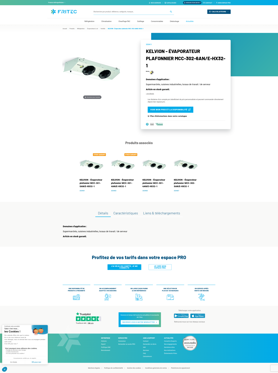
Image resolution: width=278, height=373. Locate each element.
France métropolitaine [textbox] (56, 2)
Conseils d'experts (170, 341)
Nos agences (156, 3)
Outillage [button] (140, 21)
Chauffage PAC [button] (124, 21)
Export (103, 344)
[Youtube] (192, 326)
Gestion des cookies (134, 368)
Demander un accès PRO (126, 344)
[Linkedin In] (186, 326)
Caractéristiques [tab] (125, 213)
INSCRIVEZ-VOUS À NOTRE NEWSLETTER (138, 322)
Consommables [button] (157, 21)
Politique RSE (105, 347)
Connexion (122, 341)
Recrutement (105, 350)
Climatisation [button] (106, 21)
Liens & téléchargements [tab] (161, 213)
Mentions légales (94, 368)
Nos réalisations (169, 350)
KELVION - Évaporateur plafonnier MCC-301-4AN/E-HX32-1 (122, 183)
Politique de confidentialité (113, 368)
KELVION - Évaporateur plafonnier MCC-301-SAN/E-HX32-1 (91, 183)
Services (146, 350)
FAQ (144, 353)
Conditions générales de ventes (156, 368)
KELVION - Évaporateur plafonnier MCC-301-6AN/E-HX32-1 (153, 183)
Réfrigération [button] (89, 21)
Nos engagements (170, 344)
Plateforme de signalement (180, 368)
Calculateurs (219, 12)
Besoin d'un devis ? (193, 3)
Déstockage (174, 21)
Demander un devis (149, 344)
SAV (144, 347)
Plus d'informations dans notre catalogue (168, 116)
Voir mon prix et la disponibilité (168, 109)
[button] (223, 3)
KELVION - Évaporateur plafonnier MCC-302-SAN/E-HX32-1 (185, 183)
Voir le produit (93, 194)
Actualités (190, 21)
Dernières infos (169, 347)
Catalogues (171, 3)
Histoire (104, 341)
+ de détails (150, 94)
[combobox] (57, 3)
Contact (208, 3)
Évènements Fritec (170, 353)
